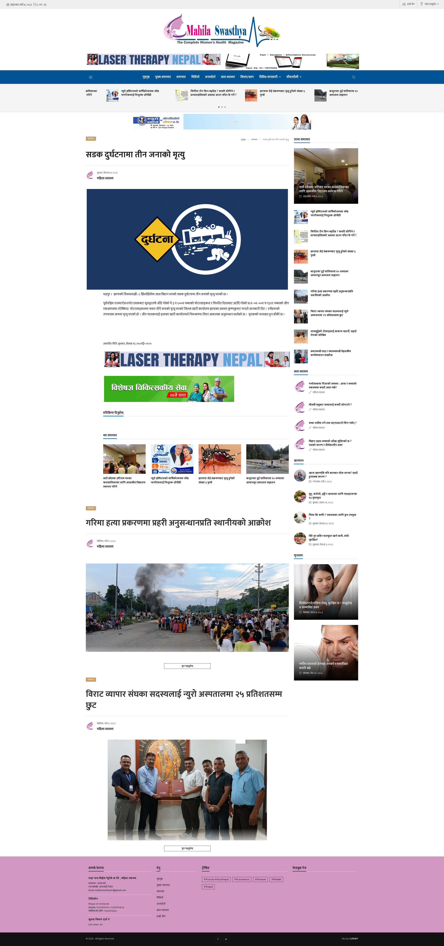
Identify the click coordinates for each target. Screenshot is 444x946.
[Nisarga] (196, 389)
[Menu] (91, 77)
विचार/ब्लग (247, 77)
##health (276, 879)
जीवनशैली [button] (292, 77)
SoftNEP (354, 939)
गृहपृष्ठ (146, 77)
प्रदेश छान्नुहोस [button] (431, 4)
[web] (291, 61)
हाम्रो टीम (411, 4)
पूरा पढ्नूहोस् (187, 666)
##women (260, 879)
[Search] (353, 77)
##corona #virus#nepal (216, 879)
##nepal (208, 887)
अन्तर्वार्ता (210, 77)
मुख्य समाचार (163, 77)
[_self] (222, 122)
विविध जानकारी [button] (268, 77)
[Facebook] (218, 939)
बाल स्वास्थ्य (228, 77)
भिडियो (195, 77)
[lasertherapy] (152, 59)
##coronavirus (241, 879)
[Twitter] (226, 939)
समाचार (181, 77)
